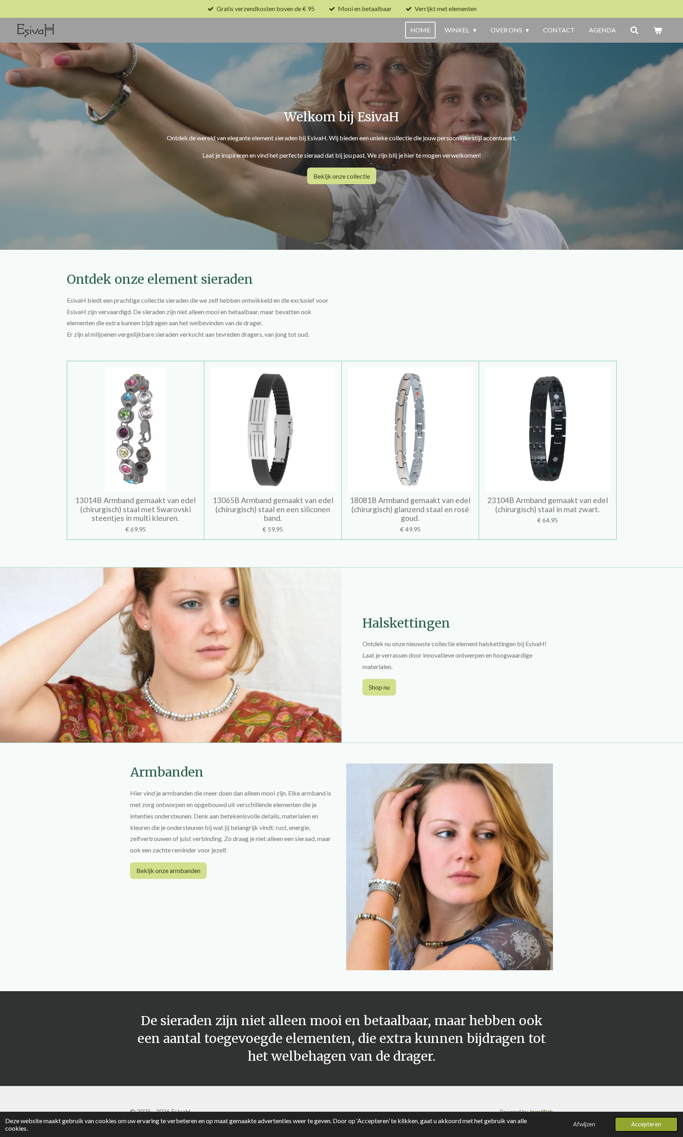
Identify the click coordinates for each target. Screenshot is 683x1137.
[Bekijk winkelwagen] (657, 30)
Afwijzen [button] (584, 1124)
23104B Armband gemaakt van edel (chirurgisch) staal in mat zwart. (547, 504)
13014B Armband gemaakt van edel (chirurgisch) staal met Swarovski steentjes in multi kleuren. (135, 509)
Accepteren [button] (646, 1124)
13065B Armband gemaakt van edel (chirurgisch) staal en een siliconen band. (273, 509)
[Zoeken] (634, 30)
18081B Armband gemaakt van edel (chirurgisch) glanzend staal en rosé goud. (410, 509)
